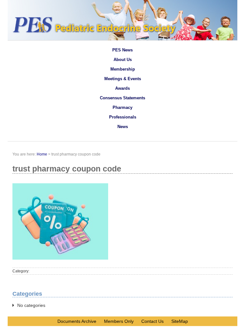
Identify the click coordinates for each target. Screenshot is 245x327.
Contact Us (152, 321)
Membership (122, 69)
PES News (122, 50)
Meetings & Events (122, 78)
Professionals (122, 117)
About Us (123, 59)
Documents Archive (76, 321)
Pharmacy (122, 107)
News (122, 126)
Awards (122, 88)
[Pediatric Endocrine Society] (122, 38)
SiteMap (179, 321)
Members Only (119, 321)
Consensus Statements (122, 97)
